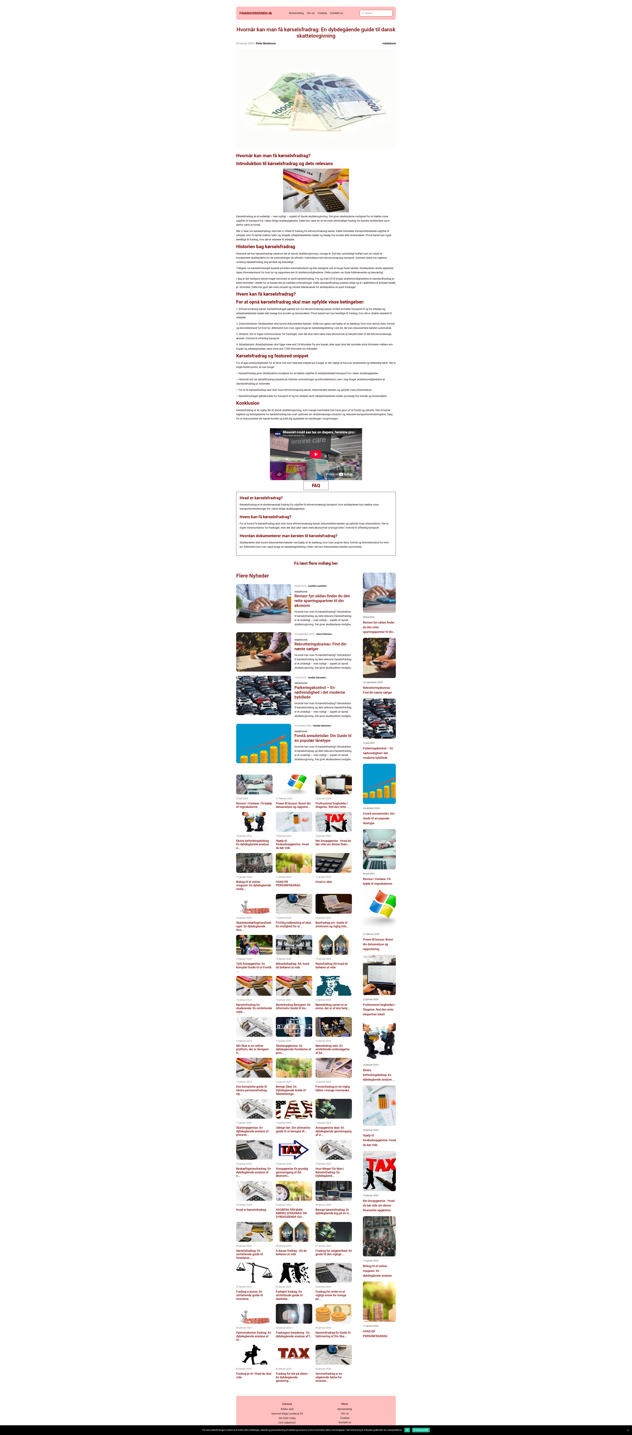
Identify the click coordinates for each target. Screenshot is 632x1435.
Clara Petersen (324, 634)
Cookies (322, 13)
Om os (311, 13)
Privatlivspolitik (421, 1430)
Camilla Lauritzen (317, 586)
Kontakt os (336, 13)
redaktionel (389, 43)
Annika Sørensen (317, 677)
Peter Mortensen (266, 43)
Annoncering (296, 13)
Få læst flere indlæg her (316, 563)
